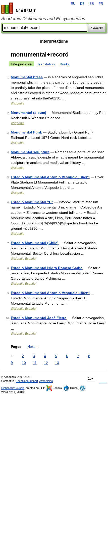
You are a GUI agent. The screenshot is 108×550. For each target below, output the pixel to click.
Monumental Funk (26, 132)
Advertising (46, 380)
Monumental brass (27, 77)
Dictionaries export (12, 387)
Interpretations (54, 41)
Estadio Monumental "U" (32, 202)
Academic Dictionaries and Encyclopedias (43, 18)
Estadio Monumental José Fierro (39, 318)
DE (82, 4)
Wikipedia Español (23, 258)
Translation (46, 64)
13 (57, 363)
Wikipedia (17, 103)
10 (24, 363)
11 (35, 363)
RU (73, 4)
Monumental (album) (28, 113)
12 (46, 363)
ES (91, 4)
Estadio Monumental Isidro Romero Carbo (47, 268)
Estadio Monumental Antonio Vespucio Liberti (50, 177)
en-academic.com (19, 8)
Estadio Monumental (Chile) (35, 243)
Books (65, 64)
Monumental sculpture (30, 152)
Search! (97, 28)
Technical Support (27, 380)
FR (101, 4)
